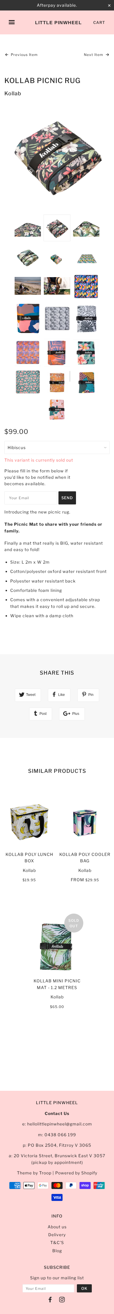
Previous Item (24, 54)
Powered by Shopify (76, 1172)
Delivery (57, 1234)
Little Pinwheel (58, 22)
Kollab (12, 93)
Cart (99, 22)
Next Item (94, 54)
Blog (57, 1250)
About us (57, 1226)
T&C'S (57, 1242)
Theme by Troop (34, 1172)
